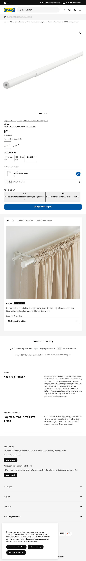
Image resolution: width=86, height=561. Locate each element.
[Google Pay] (69, 534)
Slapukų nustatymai (16, 552)
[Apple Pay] (62, 534)
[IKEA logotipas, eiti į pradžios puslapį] (9, 10)
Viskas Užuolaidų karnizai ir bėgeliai (58, 355)
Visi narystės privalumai (12, 455)
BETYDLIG (16, 172)
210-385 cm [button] (30, 127)
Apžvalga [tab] (10, 220)
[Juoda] (16, 145)
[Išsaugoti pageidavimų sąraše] (80, 33)
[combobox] (37, 10)
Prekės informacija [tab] (25, 220)
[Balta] (7, 145)
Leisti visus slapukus (16, 547)
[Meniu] (80, 10)
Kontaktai (61, 557)
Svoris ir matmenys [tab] (44, 220)
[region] (43, 70)
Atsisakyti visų (35, 547)
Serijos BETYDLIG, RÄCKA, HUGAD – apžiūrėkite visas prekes (26, 121)
